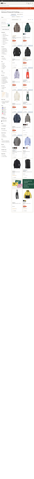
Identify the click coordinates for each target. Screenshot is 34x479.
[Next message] (29, 8)
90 (32, 19)
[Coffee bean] (25, 124)
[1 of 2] (27, 32)
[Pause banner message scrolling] (30, 8)
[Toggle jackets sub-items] (1, 34)
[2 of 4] (27, 146)
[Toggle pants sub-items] (1, 36)
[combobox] (17, 6)
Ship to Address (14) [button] (5, 29)
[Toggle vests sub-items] (1, 44)
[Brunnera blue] (25, 148)
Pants (3, 36)
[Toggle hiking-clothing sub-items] (1, 35)
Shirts (3, 41)
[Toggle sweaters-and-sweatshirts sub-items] (1, 38)
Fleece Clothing (5, 40)
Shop (5, 3)
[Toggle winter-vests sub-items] (1, 43)
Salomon (2, 10)
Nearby (9, 23)
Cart (30, 3)
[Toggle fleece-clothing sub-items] (1, 40)
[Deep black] (23, 124)
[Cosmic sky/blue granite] (25, 34)
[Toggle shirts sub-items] (1, 41)
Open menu (32, 3)
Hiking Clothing (5, 35)
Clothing (5, 10)
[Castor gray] (27, 124)
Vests (3, 44)
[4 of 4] (17, 32)
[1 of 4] (16, 32)
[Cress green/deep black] (25, 200)
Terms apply (26, 185)
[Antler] (27, 148)
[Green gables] (23, 34)
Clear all (22, 16)
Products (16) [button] (13, 14)
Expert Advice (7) (20, 14)
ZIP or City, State (3, 23)
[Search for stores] (9, 25)
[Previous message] (3, 8)
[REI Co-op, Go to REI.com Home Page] (2, 3)
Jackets (4, 34)
